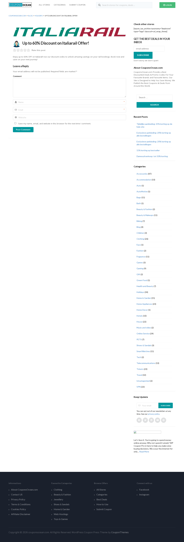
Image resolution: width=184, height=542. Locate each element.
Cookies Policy (18, 509)
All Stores (44, 4)
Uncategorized (143, 381)
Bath (139, 203)
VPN (139, 387)
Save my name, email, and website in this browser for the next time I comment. (54, 123)
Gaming (140, 268)
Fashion (140, 250)
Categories (60, 4)
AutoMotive (142, 191)
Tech (139, 357)
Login (168, 5)
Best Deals (101, 499)
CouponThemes (120, 532)
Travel (139, 375)
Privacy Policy (18, 499)
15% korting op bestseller (148, 150)
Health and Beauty (145, 286)
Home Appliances (144, 304)
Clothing (140, 239)
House (139, 321)
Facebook (144, 489)
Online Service (143, 333)
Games (140, 262)
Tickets (140, 369)
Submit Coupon (77, 4)
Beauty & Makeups (145, 215)
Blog (139, 227)
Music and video (144, 327)
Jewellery (58, 499)
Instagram (144, 494)
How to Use (102, 504)
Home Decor (142, 310)
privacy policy (153, 414)
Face (139, 245)
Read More (144, 451)
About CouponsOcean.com (24, 489)
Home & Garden (144, 298)
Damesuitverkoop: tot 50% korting (152, 156)
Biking (139, 221)
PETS (139, 339)
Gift (138, 274)
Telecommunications (146, 363)
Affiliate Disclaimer (20, 514)
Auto (139, 185)
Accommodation (144, 179)
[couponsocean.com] (20, 4)
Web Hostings (61, 514)
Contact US (16, 494)
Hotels (140, 316)
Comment (17, 76)
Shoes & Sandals (144, 345)
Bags (139, 197)
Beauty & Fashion (144, 209)
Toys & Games (61, 519)
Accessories (142, 173)
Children (140, 233)
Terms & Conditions (20, 504)
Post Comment (23, 129)
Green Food (142, 280)
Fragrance (141, 256)
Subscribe (165, 405)
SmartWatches (143, 351)
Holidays (140, 292)
